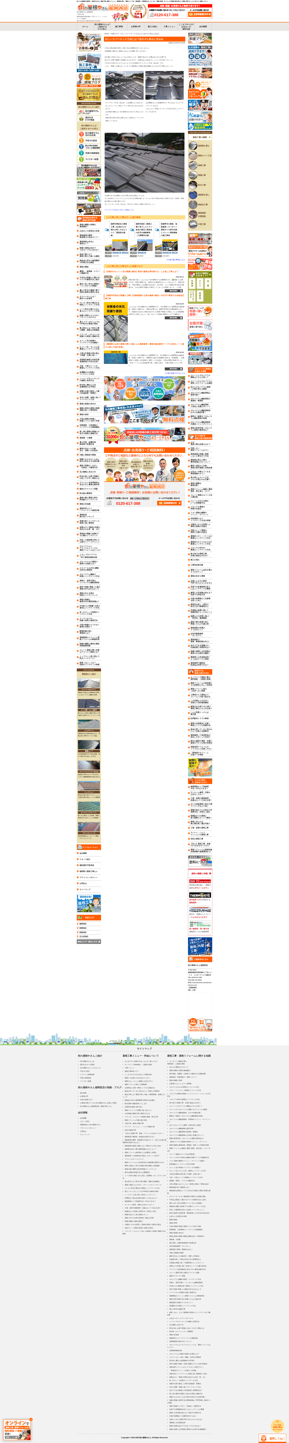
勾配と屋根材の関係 (88, 455)
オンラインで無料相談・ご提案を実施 (138, 1064)
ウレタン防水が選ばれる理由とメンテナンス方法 (89, 304)
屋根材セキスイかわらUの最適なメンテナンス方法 (201, 543)
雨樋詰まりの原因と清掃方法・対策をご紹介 (140, 1211)
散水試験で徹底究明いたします (136, 1103)
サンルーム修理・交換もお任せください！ (200, 793)
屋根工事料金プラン (132, 1071)
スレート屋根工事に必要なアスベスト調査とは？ (89, 651)
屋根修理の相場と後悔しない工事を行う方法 (200, 455)
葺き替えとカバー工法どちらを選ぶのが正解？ (200, 478)
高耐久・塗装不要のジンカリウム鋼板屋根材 (89, 581)
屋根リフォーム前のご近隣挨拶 (136, 1084)
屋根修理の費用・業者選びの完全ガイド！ (89, 236)
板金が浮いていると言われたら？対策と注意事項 (201, 730)
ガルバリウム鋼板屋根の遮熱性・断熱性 (200, 400)
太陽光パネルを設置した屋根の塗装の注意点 (200, 525)
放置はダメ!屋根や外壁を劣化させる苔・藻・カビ (90, 528)
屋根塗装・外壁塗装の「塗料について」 (183, 1077)
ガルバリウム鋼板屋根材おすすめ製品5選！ (200, 411)
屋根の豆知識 (85, 504)
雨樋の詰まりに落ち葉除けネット (136, 1214)
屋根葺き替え (204, 146)
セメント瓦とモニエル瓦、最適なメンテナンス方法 (187, 1171)
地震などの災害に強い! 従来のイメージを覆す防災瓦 (188, 1266)
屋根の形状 (84, 414)
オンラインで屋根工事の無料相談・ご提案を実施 (200, 678)
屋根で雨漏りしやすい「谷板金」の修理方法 (89, 466)
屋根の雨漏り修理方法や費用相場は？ (89, 600)
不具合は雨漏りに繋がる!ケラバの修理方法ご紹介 (90, 278)
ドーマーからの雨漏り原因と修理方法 (89, 619)
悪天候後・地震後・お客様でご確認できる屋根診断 (187, 1074)
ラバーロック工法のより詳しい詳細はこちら (119, 210)
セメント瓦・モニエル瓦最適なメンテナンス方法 (89, 348)
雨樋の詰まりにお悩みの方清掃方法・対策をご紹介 (201, 811)
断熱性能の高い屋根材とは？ (86, 632)
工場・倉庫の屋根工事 (200, 828)
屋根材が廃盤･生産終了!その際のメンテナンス (89, 534)
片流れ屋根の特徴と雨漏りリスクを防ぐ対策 (89, 420)
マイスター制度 (85, 1081)
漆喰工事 (202, 165)
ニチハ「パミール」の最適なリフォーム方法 (185, 1090)
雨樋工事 (202, 175)
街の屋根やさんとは (87, 1061)
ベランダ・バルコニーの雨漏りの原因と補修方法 (89, 335)
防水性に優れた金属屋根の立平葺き (182, 1360)
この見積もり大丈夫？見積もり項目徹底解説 (200, 701)
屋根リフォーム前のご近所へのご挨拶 (199, 690)
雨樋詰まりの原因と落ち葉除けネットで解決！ (201, 817)
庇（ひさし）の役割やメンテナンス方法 (89, 613)
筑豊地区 (83, 928)
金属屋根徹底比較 (175, 1350)
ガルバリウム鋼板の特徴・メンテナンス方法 (185, 1279)
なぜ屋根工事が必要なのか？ (200, 443)
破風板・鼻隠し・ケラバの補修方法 (182, 1181)
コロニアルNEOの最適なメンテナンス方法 (200, 549)
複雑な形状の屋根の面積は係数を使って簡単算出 (186, 1236)
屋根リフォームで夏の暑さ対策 (136, 1120)
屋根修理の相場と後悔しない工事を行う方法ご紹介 (143, 1146)
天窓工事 (202, 224)
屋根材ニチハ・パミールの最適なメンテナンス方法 (201, 537)
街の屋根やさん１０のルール (90, 1068)
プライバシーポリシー (89, 877)
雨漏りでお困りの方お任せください (137, 1078)
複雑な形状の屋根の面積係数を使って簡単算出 (89, 409)
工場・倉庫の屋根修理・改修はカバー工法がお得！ (201, 799)
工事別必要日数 (197, 565)
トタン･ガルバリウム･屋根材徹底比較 (89, 555)
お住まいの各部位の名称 (89, 231)
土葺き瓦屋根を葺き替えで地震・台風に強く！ (89, 354)
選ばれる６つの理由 (87, 1064)
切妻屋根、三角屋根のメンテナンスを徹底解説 (89, 426)
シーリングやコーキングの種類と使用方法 (89, 379)
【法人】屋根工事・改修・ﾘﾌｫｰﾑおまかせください (201, 845)
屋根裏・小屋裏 (86, 438)
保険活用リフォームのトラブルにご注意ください (201, 748)
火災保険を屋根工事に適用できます (137, 1113)
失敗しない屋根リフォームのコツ (200, 449)
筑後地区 (83, 932)
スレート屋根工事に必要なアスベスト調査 (184, 1273)
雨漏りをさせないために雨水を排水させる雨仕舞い (187, 1397)
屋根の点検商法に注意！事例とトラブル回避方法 (200, 724)
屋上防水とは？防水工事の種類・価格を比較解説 (89, 329)
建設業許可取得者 (87, 865)
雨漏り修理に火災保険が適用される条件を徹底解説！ (188, 1429)
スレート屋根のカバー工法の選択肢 (201, 496)
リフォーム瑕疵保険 (87, 1074)
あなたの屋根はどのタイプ (178, 1067)
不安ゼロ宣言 (85, 1071)
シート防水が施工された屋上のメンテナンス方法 (89, 310)
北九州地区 (83, 936)
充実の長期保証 (85, 1078)
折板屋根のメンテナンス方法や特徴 (182, 1164)
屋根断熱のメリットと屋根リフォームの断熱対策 (89, 638)
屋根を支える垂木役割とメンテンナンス (89, 594)
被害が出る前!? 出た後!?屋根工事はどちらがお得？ (201, 707)
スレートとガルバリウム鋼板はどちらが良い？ (200, 376)
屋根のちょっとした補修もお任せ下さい (139, 1081)
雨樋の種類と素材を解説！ (134, 1221)
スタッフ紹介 (85, 859)
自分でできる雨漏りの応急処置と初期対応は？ (200, 646)
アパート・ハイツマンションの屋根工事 (200, 834)
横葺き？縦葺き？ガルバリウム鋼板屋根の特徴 (201, 417)
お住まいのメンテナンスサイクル (181, 1318)
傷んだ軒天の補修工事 (177, 1309)
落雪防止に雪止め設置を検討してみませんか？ (141, 1198)
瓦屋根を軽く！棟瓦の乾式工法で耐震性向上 (185, 1259)
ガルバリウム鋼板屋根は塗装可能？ (200, 394)
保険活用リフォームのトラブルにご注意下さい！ (186, 1367)
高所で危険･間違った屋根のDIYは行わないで (185, 1289)
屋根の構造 (84, 267)
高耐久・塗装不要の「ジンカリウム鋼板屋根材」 (186, 1282)
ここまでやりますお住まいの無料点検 (186, 26)
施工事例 (119, 26)
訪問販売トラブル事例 (200, 718)
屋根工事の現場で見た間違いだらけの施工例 (200, 623)
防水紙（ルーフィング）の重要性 (181, 1331)
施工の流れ (152, 26)
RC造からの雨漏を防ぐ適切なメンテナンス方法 (186, 1286)
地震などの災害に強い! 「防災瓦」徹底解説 (200, 617)
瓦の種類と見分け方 (88, 472)
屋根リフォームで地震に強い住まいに (138, 1110)
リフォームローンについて (134, 1159)
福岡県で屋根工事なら (89, 871)
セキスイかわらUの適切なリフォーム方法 (184, 1087)
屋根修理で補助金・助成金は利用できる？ (200, 664)
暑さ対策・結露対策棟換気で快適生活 (182, 1243)
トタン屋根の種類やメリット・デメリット (200, 513)
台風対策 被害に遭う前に (134, 1107)
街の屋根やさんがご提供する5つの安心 (102, 26)
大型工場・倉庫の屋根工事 (134, 1123)
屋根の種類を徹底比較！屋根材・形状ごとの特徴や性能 (189, 1145)
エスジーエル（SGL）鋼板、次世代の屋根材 (185, 1357)
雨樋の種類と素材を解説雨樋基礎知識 (89, 645)
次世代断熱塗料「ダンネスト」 (197, 635)
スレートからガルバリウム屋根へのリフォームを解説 (201, 382)
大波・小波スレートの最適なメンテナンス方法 (89, 367)
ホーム (85, 26)
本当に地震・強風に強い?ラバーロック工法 (90, 398)
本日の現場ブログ (86, 1100)
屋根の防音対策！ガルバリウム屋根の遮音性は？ (201, 429)
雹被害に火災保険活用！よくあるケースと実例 (200, 658)
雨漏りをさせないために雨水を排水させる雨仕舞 (89, 460)
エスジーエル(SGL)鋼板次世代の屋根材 (89, 569)
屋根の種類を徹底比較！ (196, 484)
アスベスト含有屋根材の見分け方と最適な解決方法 (187, 1269)
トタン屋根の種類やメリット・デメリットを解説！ (187, 1161)
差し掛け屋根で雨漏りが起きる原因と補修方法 (186, 1394)
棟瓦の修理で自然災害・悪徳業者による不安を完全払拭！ (189, 1213)
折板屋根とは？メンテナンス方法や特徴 (200, 519)
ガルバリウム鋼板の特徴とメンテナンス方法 (89, 575)
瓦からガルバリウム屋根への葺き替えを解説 (200, 388)
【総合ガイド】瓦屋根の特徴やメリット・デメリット (188, 1142)
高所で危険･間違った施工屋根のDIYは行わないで (90, 588)
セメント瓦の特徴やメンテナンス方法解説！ (89, 342)
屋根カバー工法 (205, 156)
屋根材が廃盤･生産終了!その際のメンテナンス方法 (187, 1206)
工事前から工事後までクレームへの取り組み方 (200, 696)
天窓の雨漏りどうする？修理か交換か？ (89, 626)
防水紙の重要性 (86, 493)
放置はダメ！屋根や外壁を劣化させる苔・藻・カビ (187, 1377)
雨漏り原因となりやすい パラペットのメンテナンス (143, 1185)
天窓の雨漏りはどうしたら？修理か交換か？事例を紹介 (189, 1184)
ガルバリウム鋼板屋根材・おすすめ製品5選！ (185, 1113)
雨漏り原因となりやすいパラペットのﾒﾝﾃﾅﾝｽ (89, 316)
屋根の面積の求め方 (88, 404)
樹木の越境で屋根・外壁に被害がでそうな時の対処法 (201, 742)
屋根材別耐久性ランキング (87, 516)
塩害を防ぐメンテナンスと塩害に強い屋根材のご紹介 (188, 1374)
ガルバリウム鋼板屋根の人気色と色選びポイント (186, 1135)
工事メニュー (169, 26)
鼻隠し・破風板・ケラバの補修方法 (89, 272)
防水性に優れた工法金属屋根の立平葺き (88, 386)
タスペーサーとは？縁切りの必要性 (88, 297)
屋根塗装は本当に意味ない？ (87, 242)
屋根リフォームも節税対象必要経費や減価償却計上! (201, 850)
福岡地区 (83, 924)
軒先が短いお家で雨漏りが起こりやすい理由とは (89, 477)
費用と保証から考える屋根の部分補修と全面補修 (142, 1166)
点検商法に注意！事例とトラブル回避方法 (140, 1088)
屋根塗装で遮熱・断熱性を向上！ (181, 1249)
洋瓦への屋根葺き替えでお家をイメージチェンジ (89, 541)
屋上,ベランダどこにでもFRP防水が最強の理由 (90, 323)
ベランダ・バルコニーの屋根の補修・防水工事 (141, 1117)
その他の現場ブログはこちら (175, 373)
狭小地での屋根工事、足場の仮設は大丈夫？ (185, 1103)
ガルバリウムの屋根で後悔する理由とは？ (89, 563)
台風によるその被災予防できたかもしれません (201, 582)
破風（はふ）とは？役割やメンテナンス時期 (89, 663)
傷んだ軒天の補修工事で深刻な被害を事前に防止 (89, 291)
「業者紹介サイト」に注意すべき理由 (200, 754)
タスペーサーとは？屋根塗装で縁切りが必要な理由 (187, 1196)
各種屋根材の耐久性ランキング (180, 1341)
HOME (106, 34)
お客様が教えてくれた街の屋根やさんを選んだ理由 (98, 1103)
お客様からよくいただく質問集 (180, 1084)
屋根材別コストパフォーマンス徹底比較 (89, 509)
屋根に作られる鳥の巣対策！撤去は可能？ (140, 1218)
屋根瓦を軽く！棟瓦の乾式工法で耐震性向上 (200, 605)
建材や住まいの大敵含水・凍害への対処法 (89, 449)
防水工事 (202, 185)
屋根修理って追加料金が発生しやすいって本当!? (200, 736)
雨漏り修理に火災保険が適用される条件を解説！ (200, 652)
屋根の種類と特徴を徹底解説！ (88, 225)
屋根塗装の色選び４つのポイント (198, 629)
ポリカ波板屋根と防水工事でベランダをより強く (201, 805)
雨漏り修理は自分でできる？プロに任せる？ (89, 249)
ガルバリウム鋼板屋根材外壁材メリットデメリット (201, 423)
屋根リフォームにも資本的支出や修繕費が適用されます (144, 1162)
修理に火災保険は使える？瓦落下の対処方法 (201, 594)
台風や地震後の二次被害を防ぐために (200, 599)
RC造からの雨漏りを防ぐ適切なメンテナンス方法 (90, 607)
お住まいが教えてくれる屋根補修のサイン (200, 472)
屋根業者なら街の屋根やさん (90, 1125)
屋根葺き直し (204, 195)
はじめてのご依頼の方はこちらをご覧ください (141, 1061)
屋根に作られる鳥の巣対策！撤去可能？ (200, 823)
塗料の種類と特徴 (199, 873)
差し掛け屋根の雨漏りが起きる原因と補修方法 (89, 432)
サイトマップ (85, 889)
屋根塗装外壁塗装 (202, 214)
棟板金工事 (203, 205)
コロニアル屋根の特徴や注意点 (198, 508)
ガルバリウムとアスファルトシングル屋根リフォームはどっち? (90, 548)
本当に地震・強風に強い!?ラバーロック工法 (185, 1387)
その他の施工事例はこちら (175, 260)
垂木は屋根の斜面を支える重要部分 (137, 1172)
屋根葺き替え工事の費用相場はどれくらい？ (200, 461)
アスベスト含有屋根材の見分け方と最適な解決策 (89, 483)
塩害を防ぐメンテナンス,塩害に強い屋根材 (90, 522)
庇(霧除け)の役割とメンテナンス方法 (87, 373)
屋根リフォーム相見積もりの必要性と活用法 (140, 1152)
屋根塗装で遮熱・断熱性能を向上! (200, 640)
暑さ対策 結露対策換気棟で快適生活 (88, 443)
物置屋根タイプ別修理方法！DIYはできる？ (200, 787)
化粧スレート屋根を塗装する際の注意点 (199, 531)
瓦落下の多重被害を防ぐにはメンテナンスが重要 (200, 588)
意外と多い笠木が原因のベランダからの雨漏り (89, 285)
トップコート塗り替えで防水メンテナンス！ (89, 657)
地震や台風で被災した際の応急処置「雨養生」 (89, 392)
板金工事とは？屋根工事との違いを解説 (89, 255)
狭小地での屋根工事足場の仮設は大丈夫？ (200, 555)
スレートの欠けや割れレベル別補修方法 (200, 502)
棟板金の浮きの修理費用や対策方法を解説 (89, 261)
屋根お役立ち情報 (198, 576)
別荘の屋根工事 (197, 839)
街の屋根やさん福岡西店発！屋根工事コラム (96, 1106)
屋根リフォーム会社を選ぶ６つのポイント (201, 571)
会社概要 (203, 26)
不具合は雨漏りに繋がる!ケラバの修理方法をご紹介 (187, 1200)
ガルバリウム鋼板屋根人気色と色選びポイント (200, 405)
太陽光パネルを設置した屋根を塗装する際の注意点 (143, 1224)
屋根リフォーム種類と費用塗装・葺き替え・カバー (201, 490)
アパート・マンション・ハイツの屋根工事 (140, 1127)
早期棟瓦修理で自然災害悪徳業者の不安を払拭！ (89, 360)
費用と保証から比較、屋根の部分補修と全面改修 (201, 467)
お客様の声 (136, 26)
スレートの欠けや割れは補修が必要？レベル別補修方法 (189, 1157)
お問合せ (83, 883)
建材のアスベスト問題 (89, 489)
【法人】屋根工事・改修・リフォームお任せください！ (144, 1133)
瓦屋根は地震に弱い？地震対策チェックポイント (201, 611)
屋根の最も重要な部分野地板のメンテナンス (89, 498)
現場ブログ (115, 34)
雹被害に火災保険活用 (177, 1423)
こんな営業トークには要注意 (200, 713)
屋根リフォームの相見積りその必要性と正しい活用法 (201, 684)
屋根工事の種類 (200, 137)
